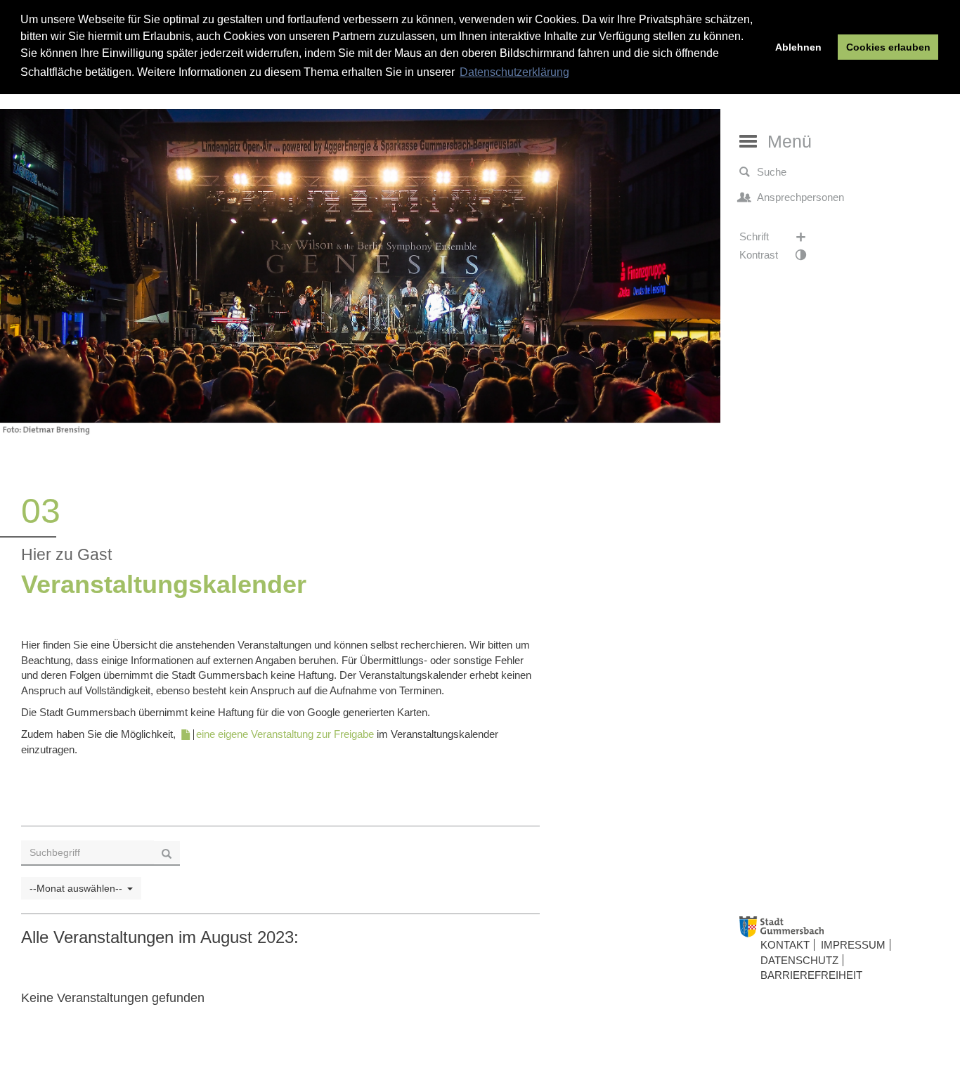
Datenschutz (799, 960)
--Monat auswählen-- (76, 888)
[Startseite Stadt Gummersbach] (845, 927)
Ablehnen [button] (798, 47)
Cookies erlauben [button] (888, 47)
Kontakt (785, 945)
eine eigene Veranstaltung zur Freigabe (285, 734)
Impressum (853, 945)
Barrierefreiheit (811, 975)
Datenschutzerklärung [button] (514, 72)
